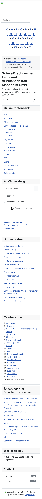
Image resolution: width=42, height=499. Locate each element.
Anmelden (21, 216)
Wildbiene (11, 376)
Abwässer (11, 348)
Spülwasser (11, 334)
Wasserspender (12, 343)
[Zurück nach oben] (39, 496)
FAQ (5, 158)
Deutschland (10, 129)
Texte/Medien (10, 150)
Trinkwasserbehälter (16, 354)
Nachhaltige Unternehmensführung (21, 329)
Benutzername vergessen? (15, 225)
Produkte (8, 118)
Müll (8, 351)
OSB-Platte (12, 373)
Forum (6, 154)
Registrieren (9, 228)
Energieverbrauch (13, 340)
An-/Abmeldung (11, 165)
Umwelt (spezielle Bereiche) (16, 126)
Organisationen (10, 139)
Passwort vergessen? (13, 222)
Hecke (9, 345)
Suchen (36, 20)
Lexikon (7, 143)
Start (6, 114)
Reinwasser (12, 362)
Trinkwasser (12, 365)
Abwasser (10, 326)
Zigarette (10, 337)
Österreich (9, 132)
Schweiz (8, 135)
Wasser (9, 331)
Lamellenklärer (13, 368)
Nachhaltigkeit (13, 357)
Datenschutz (9, 173)
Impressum (10, 323)
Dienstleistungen (11, 122)
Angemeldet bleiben (15, 201)
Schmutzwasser (14, 359)
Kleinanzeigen (10, 147)
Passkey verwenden (23, 208)
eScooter (11, 371)
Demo (6, 162)
